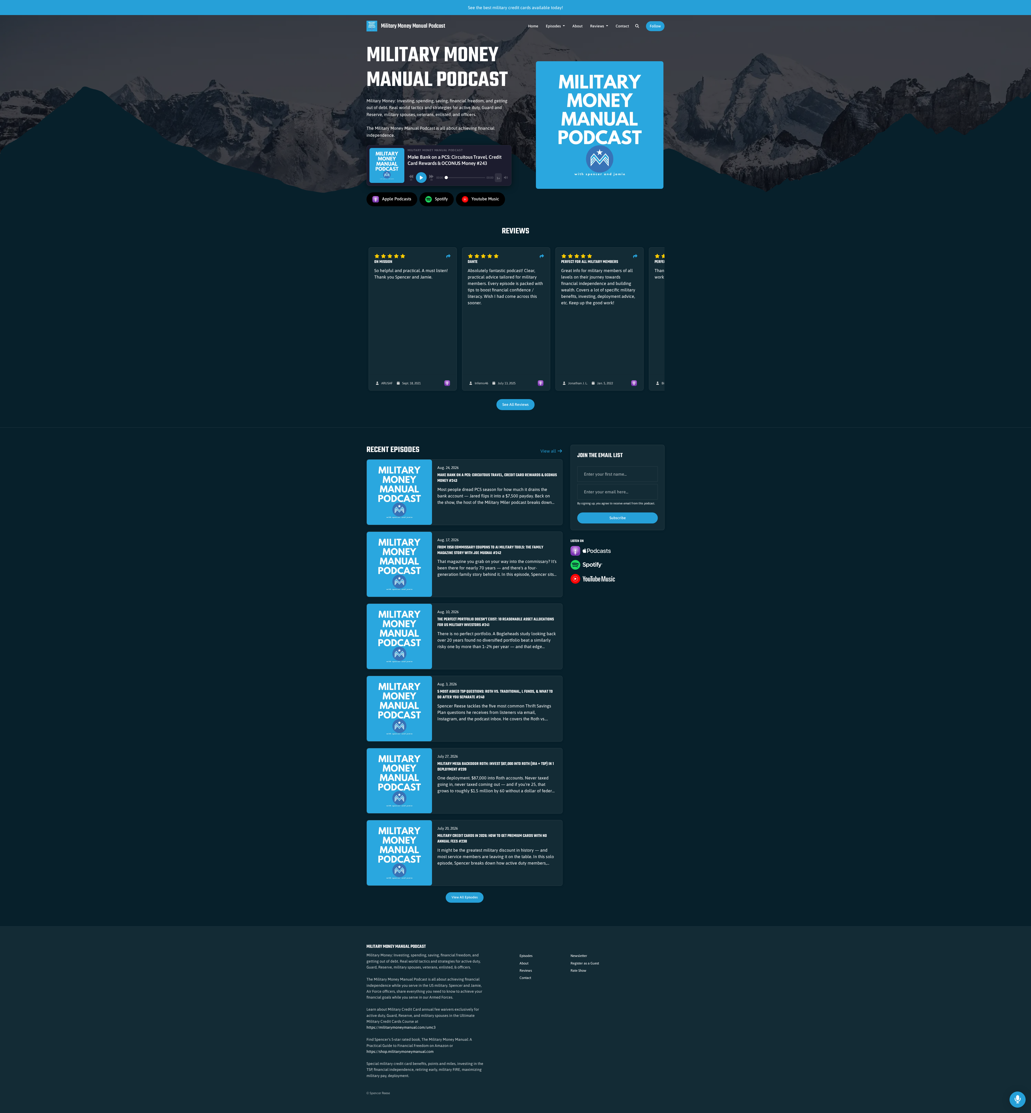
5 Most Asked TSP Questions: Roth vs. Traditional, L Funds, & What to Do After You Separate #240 (495, 694)
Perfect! (662, 262)
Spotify (441, 199)
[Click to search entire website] (637, 26)
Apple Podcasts (396, 199)
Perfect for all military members (589, 262)
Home (533, 26)
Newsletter (579, 956)
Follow (655, 26)
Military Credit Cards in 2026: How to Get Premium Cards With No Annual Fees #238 (492, 839)
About (577, 26)
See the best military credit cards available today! (515, 7)
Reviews (597, 26)
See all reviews (515, 404)
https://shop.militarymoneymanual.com (400, 1051)
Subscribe (617, 518)
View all (548, 451)
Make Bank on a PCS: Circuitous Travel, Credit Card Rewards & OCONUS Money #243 (497, 478)
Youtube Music (484, 199)
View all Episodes (465, 897)
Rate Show (578, 971)
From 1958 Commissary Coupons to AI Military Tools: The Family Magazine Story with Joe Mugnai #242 (490, 550)
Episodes (554, 26)
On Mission (383, 262)
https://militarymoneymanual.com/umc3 (400, 1027)
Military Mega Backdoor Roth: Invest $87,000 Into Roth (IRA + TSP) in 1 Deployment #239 (495, 767)
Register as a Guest (585, 963)
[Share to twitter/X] (448, 256)
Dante (473, 262)
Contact (622, 26)
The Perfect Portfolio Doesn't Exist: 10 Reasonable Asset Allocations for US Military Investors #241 (495, 622)
